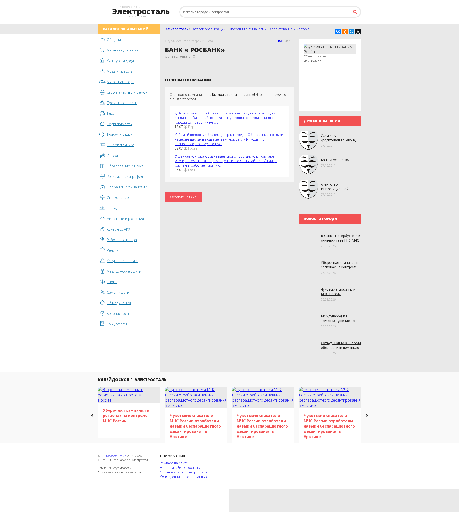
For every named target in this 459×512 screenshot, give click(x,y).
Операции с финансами (248, 29)
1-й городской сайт (113, 456)
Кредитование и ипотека (289, 29)
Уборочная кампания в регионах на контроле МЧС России (339, 267)
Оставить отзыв (183, 197)
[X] (358, 31)
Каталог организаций (208, 29)
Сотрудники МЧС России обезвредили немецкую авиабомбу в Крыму (341, 347)
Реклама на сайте (174, 463)
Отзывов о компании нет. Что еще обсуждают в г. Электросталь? (229, 96)
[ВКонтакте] (338, 31)
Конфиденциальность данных (183, 476)
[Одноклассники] (345, 31)
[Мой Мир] (351, 31)
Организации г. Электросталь (183, 472)
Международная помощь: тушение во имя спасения (338, 320)
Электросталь (176, 29)
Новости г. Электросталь (180, 467)
